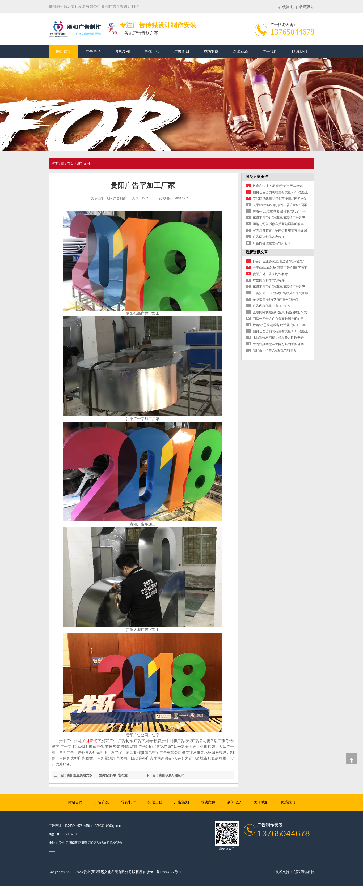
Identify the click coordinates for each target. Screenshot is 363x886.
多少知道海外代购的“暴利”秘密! (275, 299)
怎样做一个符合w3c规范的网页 (274, 350)
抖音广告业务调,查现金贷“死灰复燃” (278, 186)
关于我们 (270, 52)
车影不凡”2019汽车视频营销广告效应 (279, 218)
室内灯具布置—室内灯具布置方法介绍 (280, 230)
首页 (70, 163)
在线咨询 (285, 7)
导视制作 (122, 52)
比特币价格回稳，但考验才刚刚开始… (280, 338)
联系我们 (299, 52)
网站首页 (63, 52)
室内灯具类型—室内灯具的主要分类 (278, 344)
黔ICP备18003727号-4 (164, 872)
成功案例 (211, 52)
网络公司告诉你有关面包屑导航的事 (278, 224)
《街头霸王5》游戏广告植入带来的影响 (281, 293)
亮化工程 (152, 52)
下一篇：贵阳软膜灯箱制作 (165, 775)
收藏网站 (306, 7)
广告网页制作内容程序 (269, 237)
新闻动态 (240, 52)
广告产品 (93, 52)
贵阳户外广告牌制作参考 (270, 274)
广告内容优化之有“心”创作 (271, 243)
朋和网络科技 (304, 872)
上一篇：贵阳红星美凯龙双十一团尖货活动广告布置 (91, 775)
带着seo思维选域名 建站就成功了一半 (279, 211)
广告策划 (181, 52)
